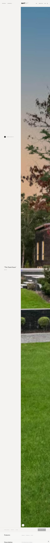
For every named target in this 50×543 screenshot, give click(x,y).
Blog (36, 3)
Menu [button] (45, 3)
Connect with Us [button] (41, 3)
